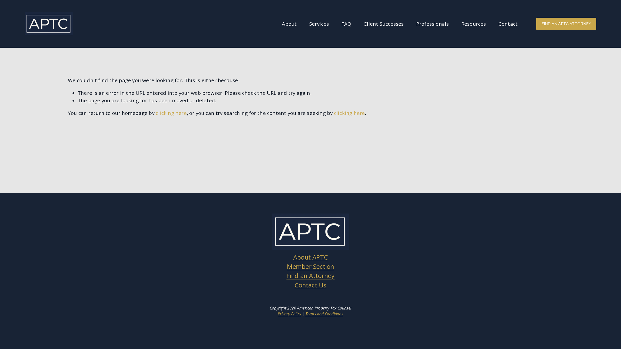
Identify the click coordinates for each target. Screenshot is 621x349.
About (289, 23)
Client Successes (384, 23)
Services (319, 23)
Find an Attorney (310, 275)
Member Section (310, 266)
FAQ (346, 23)
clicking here (171, 113)
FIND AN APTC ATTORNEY (566, 24)
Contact (508, 23)
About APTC (310, 257)
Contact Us (310, 285)
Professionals (432, 23)
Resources (473, 23)
